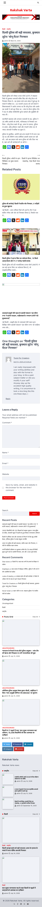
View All (35, 617)
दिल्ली (3, 29)
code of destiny (8, 576)
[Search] (38, 2)
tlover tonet (6, 591)
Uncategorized (7, 603)
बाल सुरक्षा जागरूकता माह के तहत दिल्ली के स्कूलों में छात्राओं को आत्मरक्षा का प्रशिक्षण (19, 889)
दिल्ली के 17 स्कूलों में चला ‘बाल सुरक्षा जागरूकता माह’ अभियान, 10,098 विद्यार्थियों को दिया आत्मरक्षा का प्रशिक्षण (19, 732)
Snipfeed (5, 569)
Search (5, 510)
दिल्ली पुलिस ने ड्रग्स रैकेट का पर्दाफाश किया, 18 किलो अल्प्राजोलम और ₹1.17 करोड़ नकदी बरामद (20, 259)
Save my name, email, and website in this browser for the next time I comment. (21, 487)
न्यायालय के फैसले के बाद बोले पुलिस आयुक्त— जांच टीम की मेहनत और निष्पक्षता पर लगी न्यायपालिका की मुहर (20, 652)
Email (5, 463)
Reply (8, 399)
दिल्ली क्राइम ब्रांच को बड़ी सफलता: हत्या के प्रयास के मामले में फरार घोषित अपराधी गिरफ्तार (20, 849)
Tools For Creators (21, 358)
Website (5, 474)
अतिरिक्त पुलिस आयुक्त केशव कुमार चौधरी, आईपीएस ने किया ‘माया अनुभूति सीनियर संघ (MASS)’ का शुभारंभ (19, 691)
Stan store (6, 562)
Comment (7, 423)
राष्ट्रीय (9, 29)
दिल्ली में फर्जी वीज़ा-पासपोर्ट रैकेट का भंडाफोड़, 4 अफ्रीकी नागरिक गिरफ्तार (25, 802)
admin (6, 41)
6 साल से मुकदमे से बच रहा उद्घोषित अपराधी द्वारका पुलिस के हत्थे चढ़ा (26, 790)
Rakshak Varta (21, 10)
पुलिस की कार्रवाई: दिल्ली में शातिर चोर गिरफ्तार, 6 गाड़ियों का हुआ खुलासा (20, 204)
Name (5, 452)
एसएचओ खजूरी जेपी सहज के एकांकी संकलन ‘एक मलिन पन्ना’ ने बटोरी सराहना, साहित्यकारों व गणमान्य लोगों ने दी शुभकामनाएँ (20, 315)
